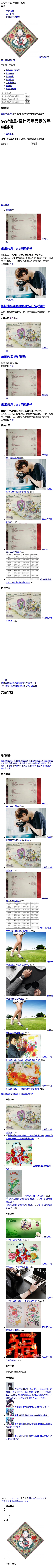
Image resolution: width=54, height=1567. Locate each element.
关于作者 (10, 14)
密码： (4, 144)
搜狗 (27, 102)
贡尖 (8, 768)
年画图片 (38, 766)
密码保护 (10, 134)
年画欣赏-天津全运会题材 (34, 1196)
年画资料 (10, 76)
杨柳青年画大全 (13, 17)
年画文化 (23, 763)
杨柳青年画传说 (7, 761)
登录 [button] (3, 6)
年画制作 (17, 761)
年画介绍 (31, 763)
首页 (3, 114)
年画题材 (31, 766)
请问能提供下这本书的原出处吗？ (32, 1415)
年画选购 (10, 73)
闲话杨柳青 (11, 83)
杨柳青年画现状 (41, 763)
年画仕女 (24, 761)
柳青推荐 (8, 763)
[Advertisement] (27, 175)
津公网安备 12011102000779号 (14, 1501)
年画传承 (32, 761)
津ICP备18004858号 (37, 1498)
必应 (27, 96)
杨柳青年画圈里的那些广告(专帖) (23, 306)
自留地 (9, 86)
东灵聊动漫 (11, 89)
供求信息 (10, 210)
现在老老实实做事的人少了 (32, 1407)
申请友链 (10, 11)
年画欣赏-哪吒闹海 (13, 357)
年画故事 (10, 80)
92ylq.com (16, 1498)
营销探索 (16, 766)
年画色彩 (23, 766)
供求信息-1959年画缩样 (16, 248)
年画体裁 (39, 761)
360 (27, 99)
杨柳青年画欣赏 (13, 70)
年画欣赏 (8, 766)
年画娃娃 (16, 763)
